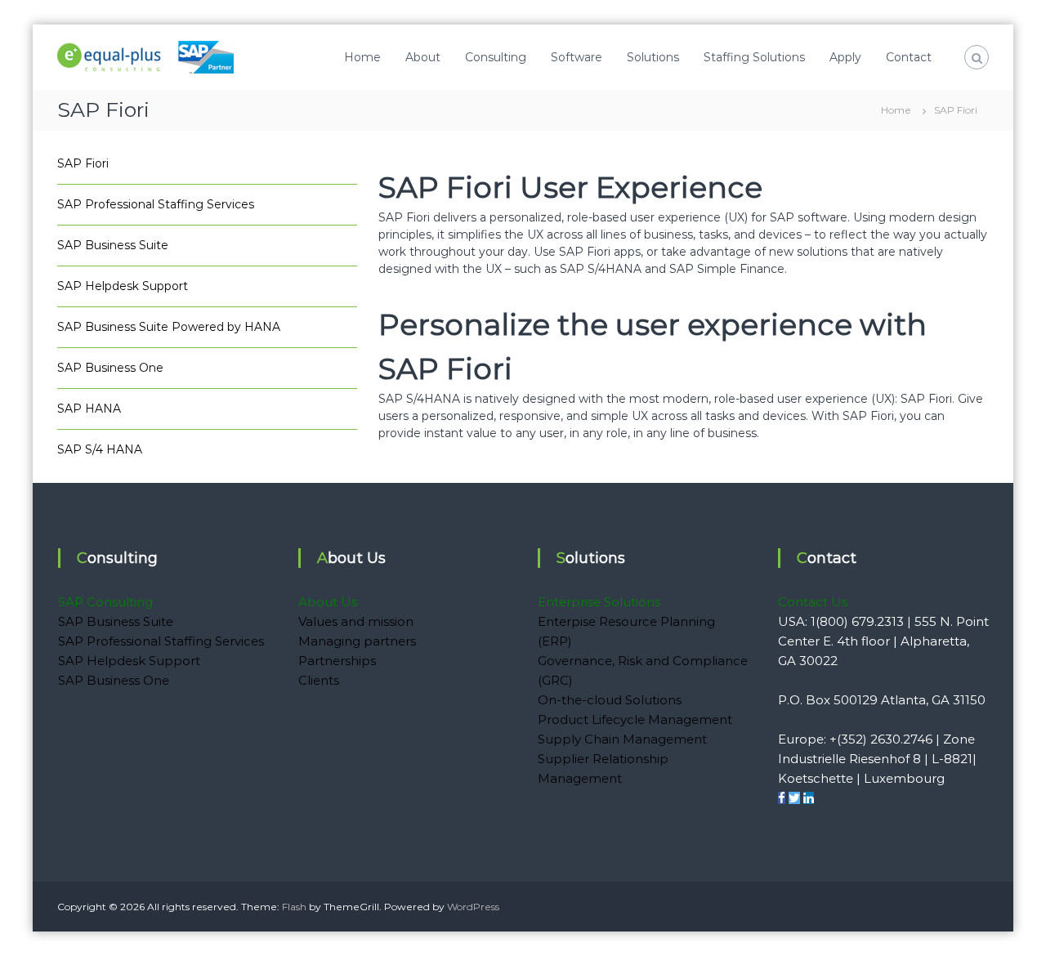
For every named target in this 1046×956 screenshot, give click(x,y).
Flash (294, 906)
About (422, 57)
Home (362, 57)
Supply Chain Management (622, 739)
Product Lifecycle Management (635, 719)
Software (576, 57)
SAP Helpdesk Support (122, 286)
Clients (318, 680)
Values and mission (355, 621)
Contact (909, 57)
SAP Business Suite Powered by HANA (168, 326)
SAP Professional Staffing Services (155, 204)
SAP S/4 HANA (99, 449)
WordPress (473, 906)
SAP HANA (89, 408)
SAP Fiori (83, 163)
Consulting (495, 57)
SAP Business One (110, 367)
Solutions (653, 57)
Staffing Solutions (754, 57)
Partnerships (337, 660)
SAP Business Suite (112, 245)
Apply (845, 57)
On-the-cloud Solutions (610, 700)
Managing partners (357, 641)
